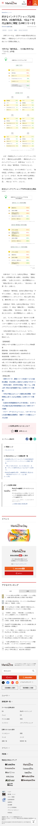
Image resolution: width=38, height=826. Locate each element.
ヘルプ (9, 791)
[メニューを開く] (3, 3)
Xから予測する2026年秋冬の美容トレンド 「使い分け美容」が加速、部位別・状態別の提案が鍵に (20, 619)
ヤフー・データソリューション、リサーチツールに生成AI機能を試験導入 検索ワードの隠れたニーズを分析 (19, 415)
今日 (10, 591)
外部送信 (10, 812)
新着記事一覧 (6, 701)
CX (21, 715)
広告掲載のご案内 (10, 688)
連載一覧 (4, 741)
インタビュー (6, 733)
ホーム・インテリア (23, 30)
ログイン (20, 573)
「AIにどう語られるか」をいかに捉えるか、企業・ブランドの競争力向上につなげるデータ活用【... (19, 468)
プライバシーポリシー (13, 810)
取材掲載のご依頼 (28, 688)
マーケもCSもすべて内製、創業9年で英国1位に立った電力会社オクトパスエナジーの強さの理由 (20, 608)
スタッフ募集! (11, 797)
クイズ (22, 737)
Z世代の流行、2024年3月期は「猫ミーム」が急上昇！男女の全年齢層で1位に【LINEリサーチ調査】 (18, 388)
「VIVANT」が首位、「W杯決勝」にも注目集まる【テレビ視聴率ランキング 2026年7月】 (19, 614)
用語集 (4, 754)
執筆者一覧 (23, 741)
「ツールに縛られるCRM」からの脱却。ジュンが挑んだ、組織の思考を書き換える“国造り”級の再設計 (20, 596)
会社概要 (10, 804)
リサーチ (4, 30)
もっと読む (7, 476)
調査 (21, 733)
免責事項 (10, 802)
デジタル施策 (6, 719)
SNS (21, 719)
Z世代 (15, 30)
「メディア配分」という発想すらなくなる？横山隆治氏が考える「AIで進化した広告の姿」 (20, 631)
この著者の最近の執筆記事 (19, 504)
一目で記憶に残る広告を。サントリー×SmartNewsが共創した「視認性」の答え (20, 602)
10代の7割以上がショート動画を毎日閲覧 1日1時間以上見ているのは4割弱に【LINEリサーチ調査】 (19, 397)
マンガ (4, 737)
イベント (5, 748)
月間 (27, 591)
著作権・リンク (11, 794)
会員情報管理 (11, 799)
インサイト (5, 723)
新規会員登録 (19, 568)
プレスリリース (9, 450)
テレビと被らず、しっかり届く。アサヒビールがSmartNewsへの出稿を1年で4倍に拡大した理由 (19, 637)
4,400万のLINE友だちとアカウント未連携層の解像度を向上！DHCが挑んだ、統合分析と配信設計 (20, 648)
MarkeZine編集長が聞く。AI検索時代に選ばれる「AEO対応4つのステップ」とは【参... (19, 473)
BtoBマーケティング (26, 711)
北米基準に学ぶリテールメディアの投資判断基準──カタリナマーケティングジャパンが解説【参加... (19, 461)
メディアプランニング (26, 723)
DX (3, 711)
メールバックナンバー (20, 564)
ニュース (10, 30)
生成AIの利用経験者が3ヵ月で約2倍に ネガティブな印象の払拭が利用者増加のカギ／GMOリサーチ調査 (19, 406)
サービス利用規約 (12, 807)
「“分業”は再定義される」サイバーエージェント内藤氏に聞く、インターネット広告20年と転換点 (20, 643)
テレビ (4, 715)
